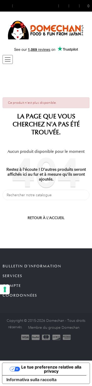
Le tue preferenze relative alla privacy (51, 369)
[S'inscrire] (64, 5)
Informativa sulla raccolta (31, 379)
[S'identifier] (55, 5)
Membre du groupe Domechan (53, 327)
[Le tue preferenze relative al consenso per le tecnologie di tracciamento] (5, 289)
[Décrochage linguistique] (17, 5)
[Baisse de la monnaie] (7, 5)
